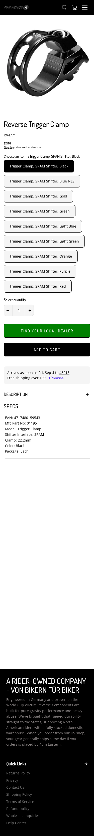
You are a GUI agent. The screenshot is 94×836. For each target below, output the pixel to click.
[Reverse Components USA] (16, 7)
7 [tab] (68, 110)
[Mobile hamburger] (84, 7)
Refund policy (17, 808)
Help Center (16, 822)
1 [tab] (8, 110)
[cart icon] (74, 8)
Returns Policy (18, 773)
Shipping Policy (19, 794)
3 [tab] (28, 110)
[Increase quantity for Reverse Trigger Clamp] (30, 310)
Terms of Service (20, 801)
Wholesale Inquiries (23, 815)
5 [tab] (48, 110)
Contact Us (15, 787)
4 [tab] (38, 110)
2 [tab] (18, 110)
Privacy (12, 780)
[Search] (64, 8)
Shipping (9, 147)
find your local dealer (47, 330)
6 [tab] (58, 110)
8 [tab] (78, 110)
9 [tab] (88, 110)
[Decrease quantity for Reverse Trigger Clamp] (8, 310)
